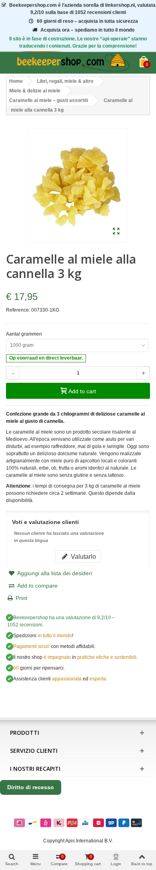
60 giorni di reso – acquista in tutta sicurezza (87, 21)
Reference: (18, 310)
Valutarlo (82, 556)
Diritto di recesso (30, 787)
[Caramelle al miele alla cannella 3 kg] (116, 231)
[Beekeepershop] (73, 63)
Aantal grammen (24, 334)
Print (21, 598)
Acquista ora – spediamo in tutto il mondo (87, 30)
